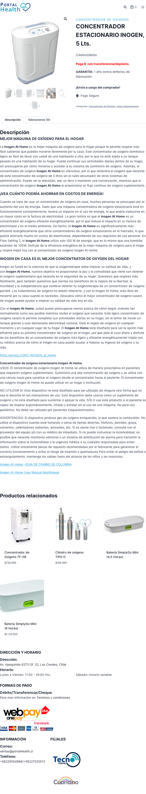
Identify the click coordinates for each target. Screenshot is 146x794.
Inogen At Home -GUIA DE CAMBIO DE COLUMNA (36, 464)
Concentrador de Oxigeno (102, 19)
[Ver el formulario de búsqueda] (125, 7)
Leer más (112, 568)
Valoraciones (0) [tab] (39, 119)
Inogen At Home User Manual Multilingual (29, 472)
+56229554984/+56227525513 (22, 761)
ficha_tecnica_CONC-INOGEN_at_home (28, 355)
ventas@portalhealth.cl (16, 751)
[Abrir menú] (142, 7)
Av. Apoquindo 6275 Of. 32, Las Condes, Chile (33, 664)
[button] (65, 19)
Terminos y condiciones (53, 697)
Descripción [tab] (13, 119)
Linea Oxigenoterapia (128, 106)
